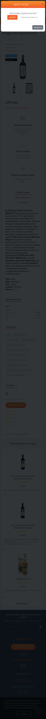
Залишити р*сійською (29, 17)
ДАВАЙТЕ (12, 17)
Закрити (38, 27)
